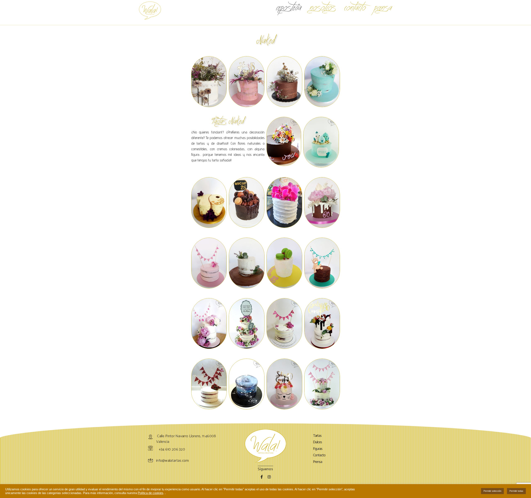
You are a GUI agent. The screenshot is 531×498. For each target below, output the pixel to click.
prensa (383, 7)
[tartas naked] (209, 81)
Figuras (317, 449)
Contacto (319, 455)
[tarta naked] (322, 81)
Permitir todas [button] (516, 491)
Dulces (317, 442)
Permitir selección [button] (492, 491)
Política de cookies (150, 493)
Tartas (317, 435)
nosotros (323, 7)
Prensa (317, 462)
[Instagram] (269, 477)
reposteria (289, 7)
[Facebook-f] (262, 477)
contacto (355, 7)
